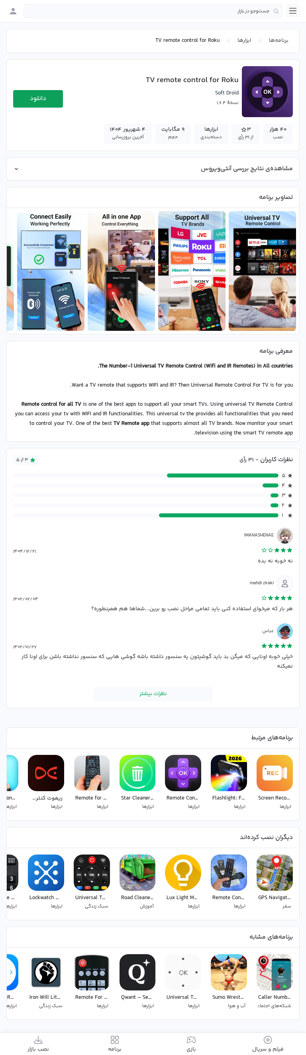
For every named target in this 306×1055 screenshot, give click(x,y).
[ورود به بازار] (13, 11)
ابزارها (244, 40)
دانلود (38, 99)
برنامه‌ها (278, 40)
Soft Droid (227, 93)
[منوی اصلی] (293, 11)
